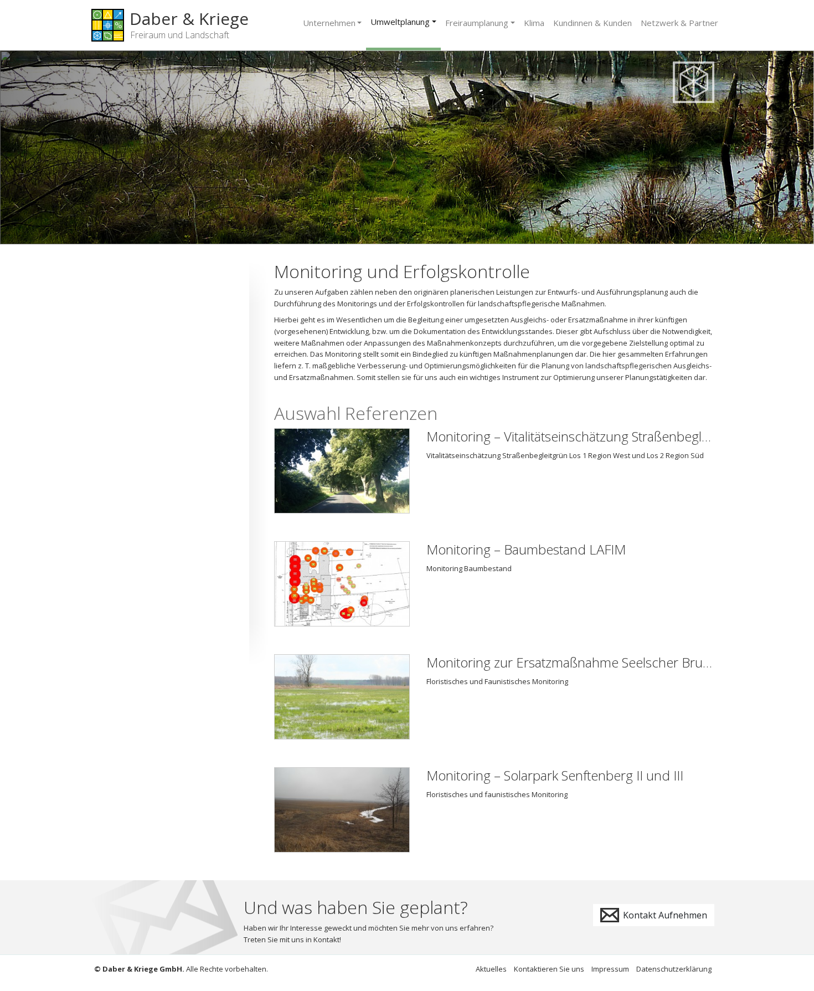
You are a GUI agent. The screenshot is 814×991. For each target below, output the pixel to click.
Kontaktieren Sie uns (549, 969)
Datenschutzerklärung (674, 969)
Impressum (610, 969)
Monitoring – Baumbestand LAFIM (526, 549)
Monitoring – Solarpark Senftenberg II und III (554, 775)
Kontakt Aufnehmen (664, 915)
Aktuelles (491, 969)
